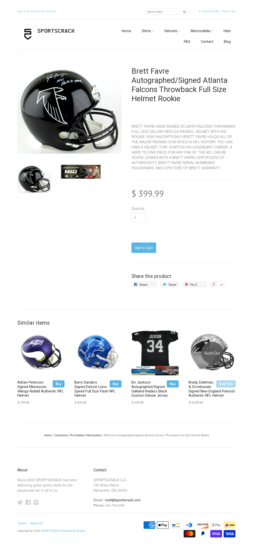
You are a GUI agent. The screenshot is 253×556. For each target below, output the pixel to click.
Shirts (147, 31)
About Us (36, 523)
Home (126, 31)
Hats (227, 31)
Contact (207, 42)
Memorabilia (201, 31)
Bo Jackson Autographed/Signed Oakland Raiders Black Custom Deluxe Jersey (149, 389)
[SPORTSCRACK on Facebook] (28, 502)
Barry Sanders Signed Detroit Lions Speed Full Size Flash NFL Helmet (95, 389)
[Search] (184, 11)
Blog (227, 42)
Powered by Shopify (73, 530)
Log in (21, 11)
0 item (209, 11)
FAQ (187, 42)
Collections (61, 435)
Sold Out (226, 383)
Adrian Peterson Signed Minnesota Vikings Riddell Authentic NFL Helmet (40, 389)
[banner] (62, 34)
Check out (229, 11)
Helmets (171, 31)
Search (21, 523)
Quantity (138, 208)
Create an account (43, 11)
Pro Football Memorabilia (85, 435)
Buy (59, 383)
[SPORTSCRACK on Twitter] (20, 502)
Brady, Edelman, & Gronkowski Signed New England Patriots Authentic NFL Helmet (212, 389)
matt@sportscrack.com (123, 499)
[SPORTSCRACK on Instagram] (36, 502)
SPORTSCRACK (50, 530)
